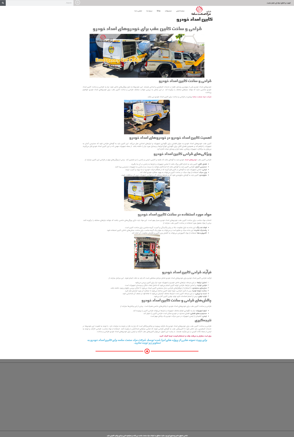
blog (158, 11)
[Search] (3, 3)
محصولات (168, 11)
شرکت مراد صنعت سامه (201, 97)
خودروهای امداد (191, 160)
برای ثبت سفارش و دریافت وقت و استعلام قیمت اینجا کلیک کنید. (185, 336)
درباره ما (149, 11)
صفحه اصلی (180, 11)
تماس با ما (138, 11)
